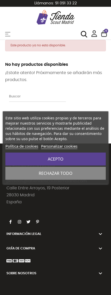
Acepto (56, 159)
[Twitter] (28, 222)
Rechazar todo (56, 173)
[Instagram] (19, 222)
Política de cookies (21, 146)
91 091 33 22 (66, 3)
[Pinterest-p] (37, 222)
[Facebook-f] (10, 222)
